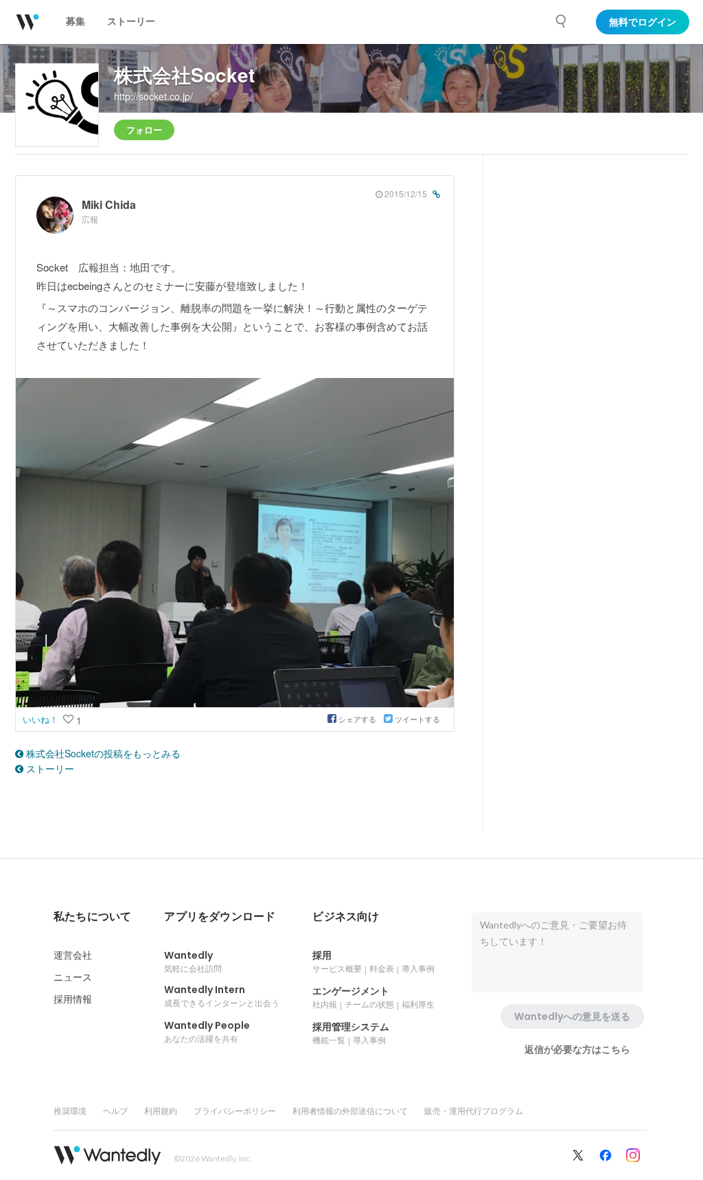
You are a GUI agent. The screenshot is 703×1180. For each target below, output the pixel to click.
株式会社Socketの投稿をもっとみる (102, 753)
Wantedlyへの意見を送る (572, 1016)
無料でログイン (642, 22)
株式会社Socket (184, 74)
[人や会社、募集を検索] (561, 21)
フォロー (144, 129)
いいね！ (42, 719)
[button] (92, 917)
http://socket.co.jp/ (153, 96)
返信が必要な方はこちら (577, 1049)
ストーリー (48, 768)
